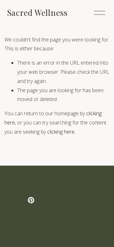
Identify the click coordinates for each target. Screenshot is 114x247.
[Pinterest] (31, 200)
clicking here (60, 131)
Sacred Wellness (37, 12)
